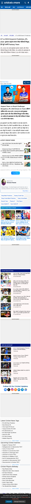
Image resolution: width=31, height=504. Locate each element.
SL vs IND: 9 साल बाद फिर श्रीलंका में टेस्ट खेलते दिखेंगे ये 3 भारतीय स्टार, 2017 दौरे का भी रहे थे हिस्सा (21, 290)
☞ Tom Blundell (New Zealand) (8, 486)
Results (27, 493)
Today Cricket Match (22, 198)
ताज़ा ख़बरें (6, 35)
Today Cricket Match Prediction (8, 198)
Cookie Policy (15, 498)
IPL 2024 (12, 35)
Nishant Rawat (5, 81)
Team (12, 493)
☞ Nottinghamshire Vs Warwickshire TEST (11, 447)
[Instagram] (12, 389)
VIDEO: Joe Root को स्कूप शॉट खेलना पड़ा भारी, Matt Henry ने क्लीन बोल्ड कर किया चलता (8, 222)
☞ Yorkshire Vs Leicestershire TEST (10, 450)
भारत (14, 7)
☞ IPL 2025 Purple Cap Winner (8, 432)
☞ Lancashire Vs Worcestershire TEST (10, 460)
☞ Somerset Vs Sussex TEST (8, 454)
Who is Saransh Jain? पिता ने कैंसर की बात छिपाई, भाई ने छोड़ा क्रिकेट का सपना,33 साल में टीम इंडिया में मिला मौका (21, 298)
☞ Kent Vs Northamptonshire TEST (10, 458)
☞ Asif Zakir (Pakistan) (6, 472)
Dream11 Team (4, 201)
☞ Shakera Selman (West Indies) (9, 484)
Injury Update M (5, 204)
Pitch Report (19, 201)
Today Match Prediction (6, 195)
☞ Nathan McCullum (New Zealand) (10, 470)
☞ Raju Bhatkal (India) (6, 469)
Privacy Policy (25, 497)
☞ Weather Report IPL (6, 438)
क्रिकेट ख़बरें (7, 7)
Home (4, 493)
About (8, 493)
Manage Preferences (19, 501)
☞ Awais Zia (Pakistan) (6, 478)
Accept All (9, 501)
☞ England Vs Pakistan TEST (8, 445)
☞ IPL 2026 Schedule (6, 436)
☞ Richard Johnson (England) (8, 476)
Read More (16, 173)
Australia (20, 7)
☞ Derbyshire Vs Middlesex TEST (9, 456)
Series (15, 493)
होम (2, 7)
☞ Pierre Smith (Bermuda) (7, 480)
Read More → (26, 190)
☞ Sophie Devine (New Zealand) (9, 474)
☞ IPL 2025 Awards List (7, 430)
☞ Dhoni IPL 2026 (5, 434)
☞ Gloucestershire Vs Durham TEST (10, 462)
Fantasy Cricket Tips (19, 195)
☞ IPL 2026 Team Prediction (8, 423)
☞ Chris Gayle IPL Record (7, 426)
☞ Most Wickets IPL (6, 425)
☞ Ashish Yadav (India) (6, 482)
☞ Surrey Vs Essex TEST (7, 448)
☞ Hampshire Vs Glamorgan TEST (9, 452)
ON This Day (21, 493)
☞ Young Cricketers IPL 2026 (8, 428)
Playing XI (12, 201)
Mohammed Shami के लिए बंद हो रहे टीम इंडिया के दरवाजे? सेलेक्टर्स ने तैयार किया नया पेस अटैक (23, 238)
